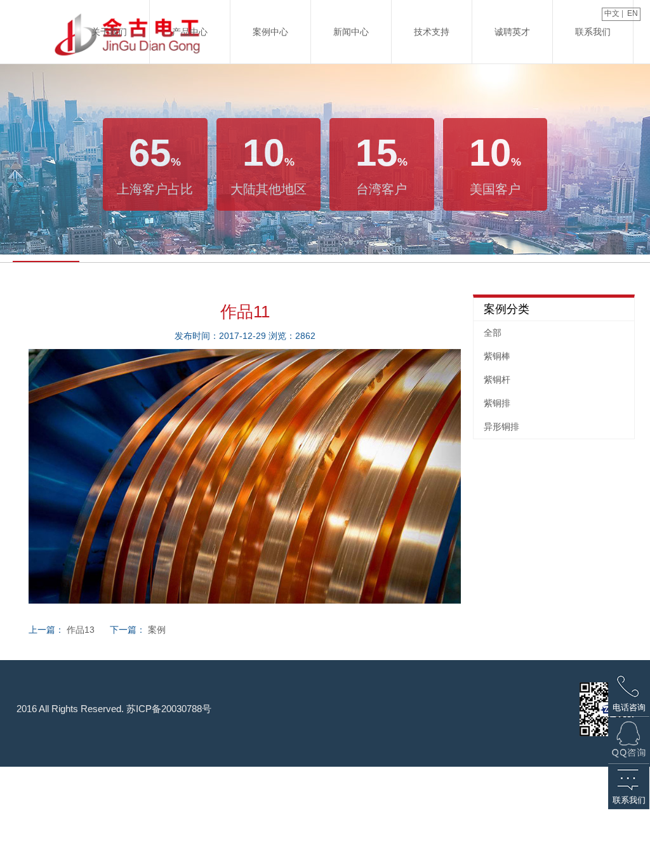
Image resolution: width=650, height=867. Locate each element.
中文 (611, 13)
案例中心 (270, 32)
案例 (157, 630)
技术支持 (431, 32)
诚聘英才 (512, 32)
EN (633, 13)
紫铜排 (497, 403)
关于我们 (109, 32)
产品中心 (190, 32)
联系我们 (593, 32)
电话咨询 (629, 707)
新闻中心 (351, 32)
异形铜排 (501, 426)
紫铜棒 (497, 356)
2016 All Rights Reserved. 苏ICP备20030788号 (114, 708)
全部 (492, 333)
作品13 (81, 630)
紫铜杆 (497, 379)
